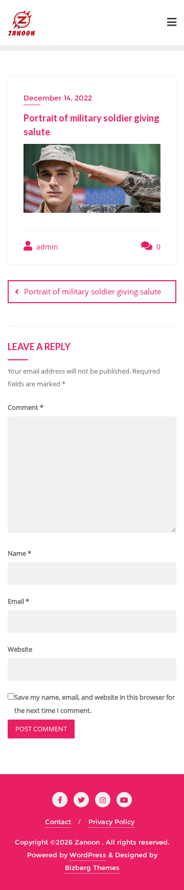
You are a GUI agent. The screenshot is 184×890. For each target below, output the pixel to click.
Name (19, 553)
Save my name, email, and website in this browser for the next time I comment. (94, 703)
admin (46, 247)
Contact (58, 822)
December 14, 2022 (58, 98)
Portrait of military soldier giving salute (92, 291)
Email (18, 601)
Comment (25, 407)
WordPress (88, 855)
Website (20, 649)
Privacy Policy (111, 822)
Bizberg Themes (92, 867)
